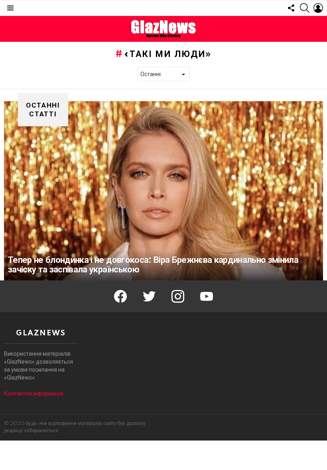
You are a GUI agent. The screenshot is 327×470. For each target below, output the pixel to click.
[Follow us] (291, 8)
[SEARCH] (304, 8)
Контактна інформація (33, 393)
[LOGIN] (318, 8)
